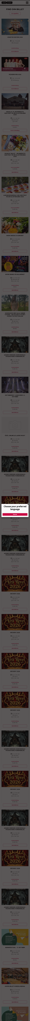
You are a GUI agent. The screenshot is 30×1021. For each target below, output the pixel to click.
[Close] (28, 504)
